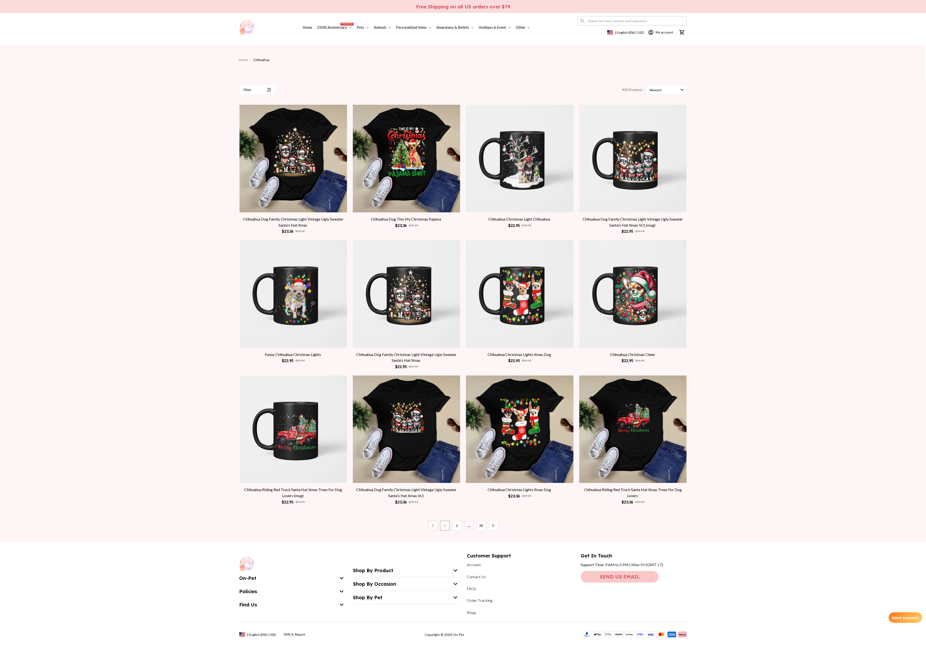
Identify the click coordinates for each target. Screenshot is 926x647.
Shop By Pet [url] (367, 597)
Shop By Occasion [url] (374, 584)
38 (481, 525)
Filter (247, 90)
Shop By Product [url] (373, 570)
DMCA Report (294, 634)
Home (243, 60)
